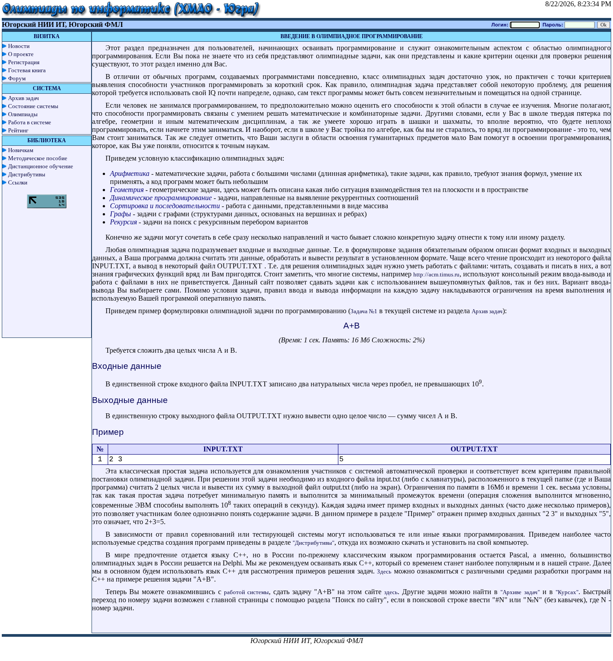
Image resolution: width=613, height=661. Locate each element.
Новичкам (20, 150)
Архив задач (23, 98)
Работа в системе (29, 122)
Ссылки (17, 182)
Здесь (384, 571)
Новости (19, 46)
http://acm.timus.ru (436, 274)
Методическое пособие (37, 158)
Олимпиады (23, 114)
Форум (17, 78)
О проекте (21, 54)
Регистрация (23, 62)
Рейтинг (18, 130)
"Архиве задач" (519, 592)
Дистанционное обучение (40, 166)
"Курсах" (567, 592)
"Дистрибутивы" (313, 542)
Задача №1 (363, 311)
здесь (391, 592)
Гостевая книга (27, 70)
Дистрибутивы (26, 174)
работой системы (246, 592)
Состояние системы (33, 106)
